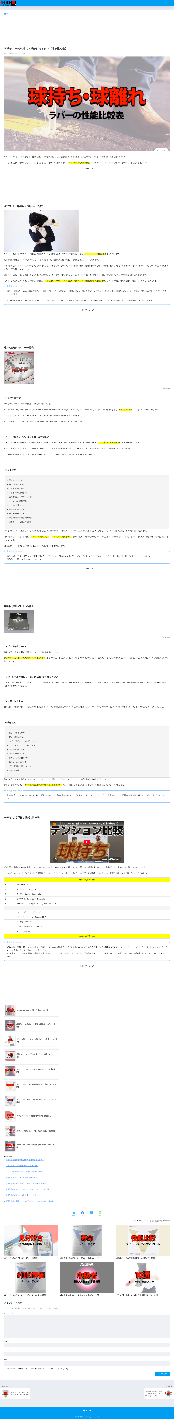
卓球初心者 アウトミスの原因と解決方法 (21, 1178)
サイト (6, 1360)
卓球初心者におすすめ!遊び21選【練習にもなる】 (25, 1160)
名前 (7, 1341)
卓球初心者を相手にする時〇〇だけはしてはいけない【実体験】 (30, 1201)
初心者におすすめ (156, 1221)
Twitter (168, 637)
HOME (88, 1410)
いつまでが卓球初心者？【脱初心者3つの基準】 (24, 1172)
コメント (8, 1314)
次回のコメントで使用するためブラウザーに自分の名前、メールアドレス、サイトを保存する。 (39, 1369)
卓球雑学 (167, 1221)
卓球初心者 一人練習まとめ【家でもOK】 (22, 1166)
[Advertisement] (87, 31)
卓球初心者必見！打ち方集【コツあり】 (21, 1195)
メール (7, 1350)
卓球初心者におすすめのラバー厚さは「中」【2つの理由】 (28, 1189)
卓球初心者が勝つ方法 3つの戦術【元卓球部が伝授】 (26, 1183)
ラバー (146, 1221)
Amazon (168, 388)
